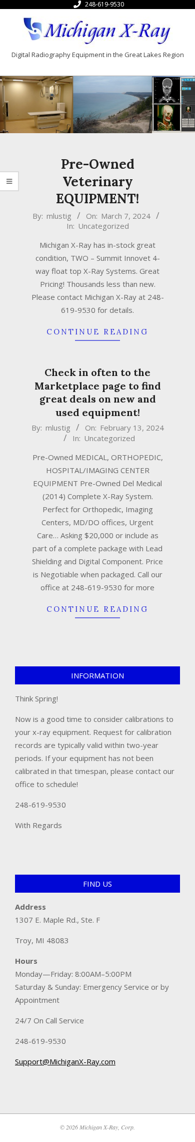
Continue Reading (97, 331)
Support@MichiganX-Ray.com (65, 1061)
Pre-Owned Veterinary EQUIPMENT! (97, 181)
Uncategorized (103, 226)
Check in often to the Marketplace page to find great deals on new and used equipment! (97, 392)
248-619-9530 (104, 4)
